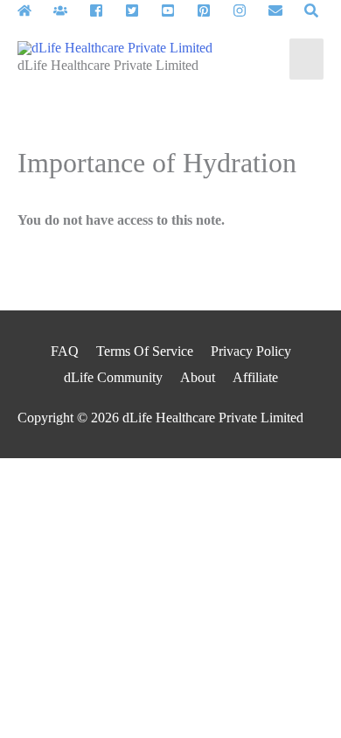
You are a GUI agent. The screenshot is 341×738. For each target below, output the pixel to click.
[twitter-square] (141, 10)
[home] (33, 10)
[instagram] (249, 10)
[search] (313, 10)
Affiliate (255, 377)
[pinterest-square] (213, 10)
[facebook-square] (105, 10)
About (197, 377)
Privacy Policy (251, 351)
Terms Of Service (144, 351)
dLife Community (113, 377)
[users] (69, 10)
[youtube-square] (177, 10)
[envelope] (284, 10)
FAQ (65, 351)
